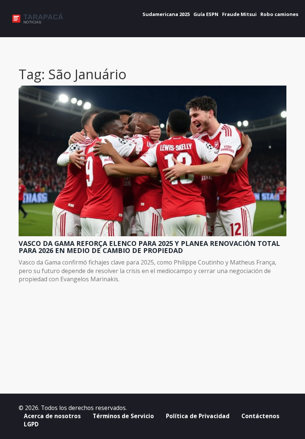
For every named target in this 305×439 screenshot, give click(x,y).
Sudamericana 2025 (166, 14)
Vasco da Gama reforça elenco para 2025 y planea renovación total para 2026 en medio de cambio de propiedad (149, 247)
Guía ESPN (205, 14)
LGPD (31, 424)
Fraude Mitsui (239, 14)
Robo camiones (279, 14)
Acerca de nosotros (52, 416)
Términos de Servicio (123, 416)
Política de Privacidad (197, 416)
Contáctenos (260, 416)
